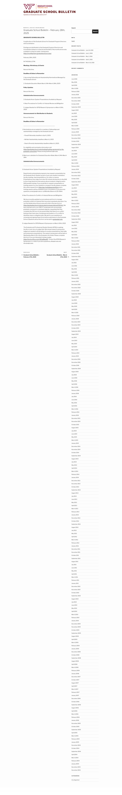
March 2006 (75, 714)
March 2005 (75, 736)
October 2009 (75, 630)
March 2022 (75, 237)
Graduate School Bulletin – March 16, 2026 (83, 62)
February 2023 (75, 203)
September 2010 (76, 595)
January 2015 (75, 443)
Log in (73, 41)
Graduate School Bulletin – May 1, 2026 (82, 56)
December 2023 (76, 172)
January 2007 (75, 695)
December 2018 (76, 359)
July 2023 (74, 188)
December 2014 (76, 446)
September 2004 (76, 751)
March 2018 (75, 387)
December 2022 (76, 209)
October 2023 (75, 178)
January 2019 (75, 356)
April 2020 (74, 309)
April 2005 (74, 732)
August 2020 (75, 297)
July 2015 (74, 431)
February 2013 (75, 511)
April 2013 (74, 505)
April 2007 (74, 686)
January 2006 (75, 720)
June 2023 (74, 191)
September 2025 (76, 107)
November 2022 (76, 213)
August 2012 (75, 527)
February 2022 (75, 241)
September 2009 (76, 633)
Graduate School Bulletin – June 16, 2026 (82, 50)
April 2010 (74, 611)
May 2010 (74, 608)
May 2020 (74, 306)
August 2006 (75, 707)
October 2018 (75, 365)
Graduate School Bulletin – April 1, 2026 (82, 59)
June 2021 (74, 265)
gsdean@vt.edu (57, 219)
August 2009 (75, 636)
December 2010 (76, 586)
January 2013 (75, 515)
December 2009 (76, 623)
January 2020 (75, 318)
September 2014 (76, 455)
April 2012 (74, 536)
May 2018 (74, 381)
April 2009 (74, 639)
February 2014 (75, 474)
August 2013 (75, 493)
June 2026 (74, 79)
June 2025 (74, 116)
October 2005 (75, 726)
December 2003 (76, 767)
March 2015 (75, 440)
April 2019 (74, 346)
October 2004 (75, 748)
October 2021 (75, 253)
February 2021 (75, 278)
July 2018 (74, 374)
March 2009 (75, 642)
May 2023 (74, 194)
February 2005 (76, 739)
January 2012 (75, 546)
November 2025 (76, 100)
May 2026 (74, 82)
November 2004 (76, 745)
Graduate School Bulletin (49, 12)
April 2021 (74, 272)
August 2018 (75, 371)
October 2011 (75, 555)
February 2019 (75, 353)
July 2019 (74, 337)
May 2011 (74, 571)
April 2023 (74, 197)
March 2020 (75, 312)
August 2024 (75, 147)
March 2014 (75, 471)
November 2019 (76, 325)
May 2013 (74, 502)
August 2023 (75, 185)
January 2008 (75, 673)
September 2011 (76, 558)
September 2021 (76, 256)
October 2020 (75, 290)
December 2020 (76, 284)
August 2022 (75, 222)
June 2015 (74, 434)
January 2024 (75, 169)
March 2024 (75, 163)
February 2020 (75, 315)
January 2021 (75, 281)
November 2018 (76, 362)
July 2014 (74, 462)
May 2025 (74, 119)
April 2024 (74, 160)
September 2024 (76, 144)
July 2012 (74, 530)
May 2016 (74, 402)
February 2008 (76, 670)
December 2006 (76, 698)
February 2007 (75, 692)
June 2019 (74, 340)
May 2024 (74, 157)
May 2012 (74, 533)
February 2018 (75, 390)
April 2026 (74, 85)
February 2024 (75, 166)
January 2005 (75, 742)
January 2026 (75, 94)
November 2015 (76, 421)
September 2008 (76, 658)
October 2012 (75, 521)
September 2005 (76, 729)
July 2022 (74, 225)
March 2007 (75, 689)
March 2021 (75, 275)
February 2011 (75, 580)
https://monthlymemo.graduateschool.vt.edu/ (37, 53)
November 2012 (76, 518)
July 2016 (74, 396)
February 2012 (75, 543)
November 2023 (76, 175)
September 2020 (76, 293)
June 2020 (74, 303)
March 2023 (75, 200)
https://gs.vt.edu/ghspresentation (49, 187)
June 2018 (74, 378)
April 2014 (74, 468)
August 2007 (75, 683)
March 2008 (75, 667)
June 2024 (74, 153)
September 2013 (76, 490)
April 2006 (74, 711)
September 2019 (76, 331)
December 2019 (76, 322)
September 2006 (76, 704)
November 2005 (76, 723)
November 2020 (76, 287)
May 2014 (74, 465)
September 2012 (76, 524)
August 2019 (75, 334)
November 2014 (76, 449)
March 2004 (75, 757)
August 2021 (75, 259)
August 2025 (75, 110)
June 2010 (74, 605)
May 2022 (74, 231)
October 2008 (75, 655)
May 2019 (74, 343)
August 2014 (75, 458)
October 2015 (75, 424)
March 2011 (75, 577)
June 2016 (74, 399)
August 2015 (75, 427)
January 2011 (75, 583)
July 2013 (74, 496)
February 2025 (75, 129)
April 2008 (74, 664)
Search (74, 28)
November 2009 (76, 627)
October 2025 (75, 104)
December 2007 (76, 676)
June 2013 (74, 499)
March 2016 (75, 409)
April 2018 (74, 384)
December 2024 (76, 135)
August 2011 (75, 561)
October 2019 (75, 328)
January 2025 (75, 132)
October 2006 (75, 701)
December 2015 (76, 418)
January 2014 (75, 477)
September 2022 (76, 219)
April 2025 (74, 122)
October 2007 (75, 680)
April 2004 (74, 754)
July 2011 (74, 564)
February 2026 (75, 91)
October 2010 (75, 592)
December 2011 (76, 549)
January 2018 (75, 393)
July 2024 (74, 150)
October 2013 (75, 487)
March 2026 (75, 88)
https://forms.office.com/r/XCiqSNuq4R (35, 239)
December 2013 (76, 480)
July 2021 (74, 262)
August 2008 (75, 661)
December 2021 (76, 247)
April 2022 (74, 234)
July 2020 (74, 300)
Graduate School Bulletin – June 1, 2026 (82, 53)
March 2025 (75, 125)
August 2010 (75, 599)
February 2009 (76, 645)
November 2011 (76, 552)
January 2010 (75, 620)
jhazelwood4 (39, 27)
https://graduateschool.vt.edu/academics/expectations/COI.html (43, 205)
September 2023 (76, 181)
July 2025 (74, 113)
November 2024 (76, 138)
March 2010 (75, 614)
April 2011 (74, 574)
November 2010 (76, 589)
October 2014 (75, 452)
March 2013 (75, 508)
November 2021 (76, 250)
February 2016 (75, 412)
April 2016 (74, 406)
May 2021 (74, 269)
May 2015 (74, 437)
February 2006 (76, 717)
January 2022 (75, 244)
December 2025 (76, 97)
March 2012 (75, 539)
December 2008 (76, 651)
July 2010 (74, 602)
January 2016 (75, 415)
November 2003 (76, 770)
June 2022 (74, 228)
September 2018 (76, 368)
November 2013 (76, 483)
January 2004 (75, 764)
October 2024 (75, 141)
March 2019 (75, 350)
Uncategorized (75, 780)
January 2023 (75, 206)
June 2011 (74, 567)
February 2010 (75, 617)
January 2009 (75, 648)
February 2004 (76, 760)
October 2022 (75, 216)
